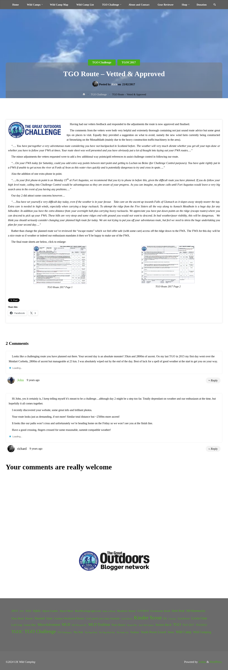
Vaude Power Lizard (153, 632)
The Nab (78, 632)
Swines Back (164, 624)
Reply (214, 380)
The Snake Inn (122, 632)
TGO (177, 624)
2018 (21, 611)
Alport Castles (50, 610)
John (20, 380)
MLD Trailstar (99, 624)
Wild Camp (183, 632)
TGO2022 (201, 624)
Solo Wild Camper (146, 625)
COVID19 (143, 610)
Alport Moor (66, 610)
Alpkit (37, 611)
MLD (66, 624)
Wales (171, 632)
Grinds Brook (126, 619)
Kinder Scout (148, 617)
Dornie (29, 618)
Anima (202, 661)
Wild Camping (202, 632)
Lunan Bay (30, 624)
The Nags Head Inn (107, 632)
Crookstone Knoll (160, 610)
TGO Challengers (65, 632)
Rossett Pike (132, 625)
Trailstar (134, 632)
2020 (28, 610)
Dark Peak (178, 611)
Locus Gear (199, 618)
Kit (165, 618)
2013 (14, 611)
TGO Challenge (40, 631)
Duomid (40, 618)
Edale (49, 618)
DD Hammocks (195, 611)
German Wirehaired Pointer (69, 618)
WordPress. (215, 661)
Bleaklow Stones (126, 610)
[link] (214, 4)
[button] (88, 561)
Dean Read (17, 618)
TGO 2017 (188, 624)
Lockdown (184, 618)
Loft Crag (16, 624)
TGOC (17, 631)
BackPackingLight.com (88, 610)
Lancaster (172, 619)
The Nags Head (91, 632)
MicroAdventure (49, 624)
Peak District (119, 624)
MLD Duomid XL (79, 625)
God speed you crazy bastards (103, 618)
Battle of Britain (109, 611)
